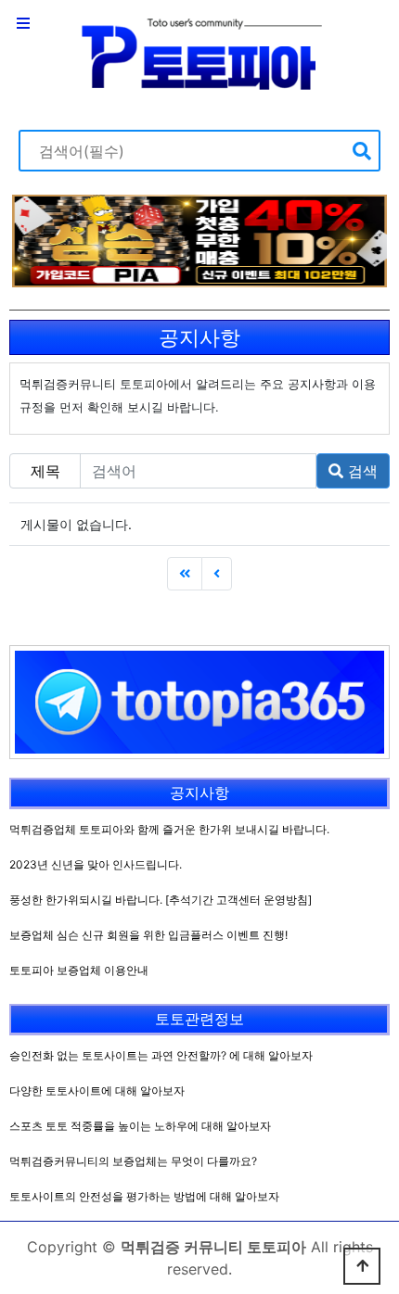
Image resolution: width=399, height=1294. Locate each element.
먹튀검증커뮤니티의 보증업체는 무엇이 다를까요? (133, 1161)
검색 (360, 471)
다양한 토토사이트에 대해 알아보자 (97, 1090)
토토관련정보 (199, 1018)
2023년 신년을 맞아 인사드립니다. (95, 864)
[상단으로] (361, 1266)
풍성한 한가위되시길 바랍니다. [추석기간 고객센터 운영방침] (160, 900)
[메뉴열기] (23, 23)
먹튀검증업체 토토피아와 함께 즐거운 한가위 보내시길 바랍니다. (169, 829)
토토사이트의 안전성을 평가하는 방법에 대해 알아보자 (144, 1196)
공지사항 (199, 792)
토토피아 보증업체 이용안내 (78, 970)
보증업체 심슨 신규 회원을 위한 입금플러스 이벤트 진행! (148, 935)
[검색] (361, 150)
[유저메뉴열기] (376, 23)
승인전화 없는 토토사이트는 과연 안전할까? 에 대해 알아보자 (161, 1055)
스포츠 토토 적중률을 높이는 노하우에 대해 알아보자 (140, 1126)
